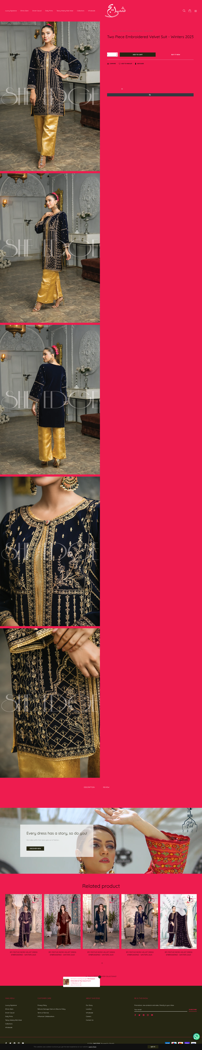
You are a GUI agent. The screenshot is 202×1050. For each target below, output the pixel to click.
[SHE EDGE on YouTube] (152, 1015)
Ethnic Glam (9, 1009)
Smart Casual (9, 1013)
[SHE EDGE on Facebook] (135, 1015)
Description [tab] (89, 787)
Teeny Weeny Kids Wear (13, 1020)
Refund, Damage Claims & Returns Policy (51, 1009)
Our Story (89, 1005)
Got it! (153, 1047)
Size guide (140, 63)
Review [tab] (106, 787)
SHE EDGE (96, 1043)
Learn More (92, 1047)
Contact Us (89, 1020)
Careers (88, 1016)
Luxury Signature (11, 1005)
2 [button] (102, 963)
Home (115, 31)
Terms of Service (43, 1013)
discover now (35, 848)
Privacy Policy (42, 1005)
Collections (9, 1024)
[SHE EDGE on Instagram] (148, 1015)
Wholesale (8, 1027)
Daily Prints (9, 1016)
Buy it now (175, 55)
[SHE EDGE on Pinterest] (143, 1015)
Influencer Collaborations (46, 1016)
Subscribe (193, 1010)
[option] (23, 929)
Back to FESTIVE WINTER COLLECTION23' (102, 976)
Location (89, 1009)
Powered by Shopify (107, 1043)
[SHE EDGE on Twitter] (139, 1015)
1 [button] (99, 963)
